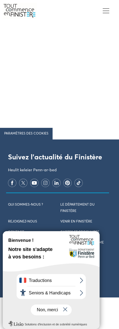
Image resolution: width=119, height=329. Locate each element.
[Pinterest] (67, 183)
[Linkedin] (56, 183)
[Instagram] (45, 183)
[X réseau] (23, 183)
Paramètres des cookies (26, 133)
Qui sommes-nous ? (25, 204)
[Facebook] (12, 183)
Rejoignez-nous (22, 221)
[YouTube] (34, 183)
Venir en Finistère (76, 221)
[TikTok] (78, 183)
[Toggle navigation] (106, 11)
